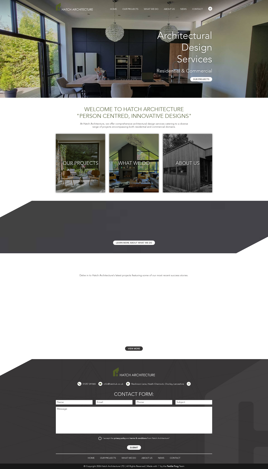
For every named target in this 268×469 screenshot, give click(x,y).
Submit (134, 447)
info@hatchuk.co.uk (113, 384)
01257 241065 (89, 384)
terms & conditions (138, 438)
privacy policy (120, 438)
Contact (197, 9)
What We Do (151, 9)
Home (113, 9)
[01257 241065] (79, 384)
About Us (169, 9)
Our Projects (130, 9)
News (183, 9)
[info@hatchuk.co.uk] (100, 384)
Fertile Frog (173, 466)
